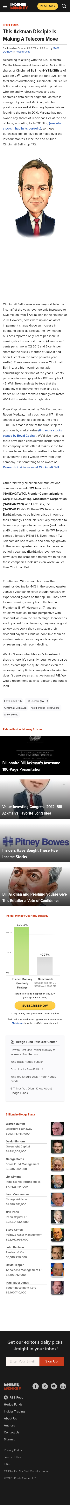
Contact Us (11, 1432)
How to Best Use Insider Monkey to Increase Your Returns (32, 1052)
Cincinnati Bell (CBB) (15, 708)
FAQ (7, 1464)
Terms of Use (12, 1457)
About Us (10, 1418)
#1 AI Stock (47, 6)
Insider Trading (14, 1411)
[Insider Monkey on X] (46, 1386)
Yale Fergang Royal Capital (45, 708)
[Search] (64, 6)
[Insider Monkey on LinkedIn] (63, 1386)
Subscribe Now (35, 1005)
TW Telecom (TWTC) (37, 701)
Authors (9, 1425)
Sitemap (9, 1439)
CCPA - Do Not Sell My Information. (27, 1471)
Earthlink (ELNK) (13, 701)
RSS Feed (16, 1397)
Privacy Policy (13, 1450)
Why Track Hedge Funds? (26, 1062)
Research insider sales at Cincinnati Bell (31, 467)
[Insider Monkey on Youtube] (55, 1386)
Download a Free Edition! (26, 1069)
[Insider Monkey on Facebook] (37, 1386)
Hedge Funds (10, 25)
